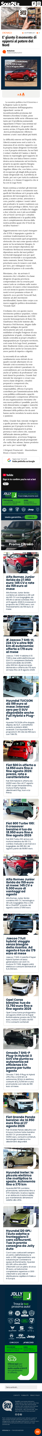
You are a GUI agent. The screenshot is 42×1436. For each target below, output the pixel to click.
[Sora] (11, 6)
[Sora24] (7, 1411)
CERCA (31, 517)
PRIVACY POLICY (35, 1395)
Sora (37, 1432)
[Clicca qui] (21, 479)
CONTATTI (16, 1395)
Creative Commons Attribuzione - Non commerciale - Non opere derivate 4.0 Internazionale (26, 1409)
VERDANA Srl (6, 1430)
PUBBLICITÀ (25, 1395)
